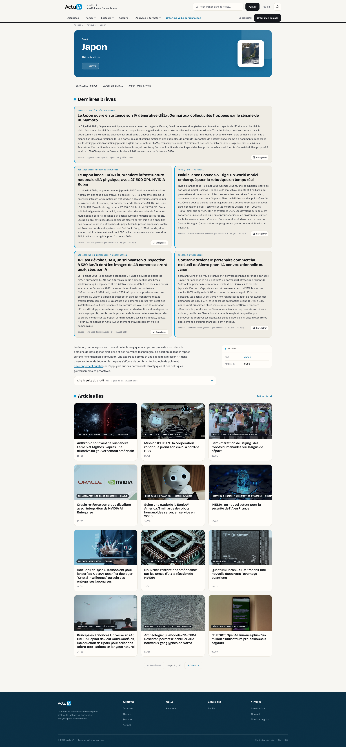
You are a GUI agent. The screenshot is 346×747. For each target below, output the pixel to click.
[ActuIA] (73, 7)
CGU (279, 740)
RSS (286, 740)
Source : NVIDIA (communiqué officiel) (98, 242)
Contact (255, 714)
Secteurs (106, 17)
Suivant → (193, 665)
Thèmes (89, 17)
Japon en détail (113, 86)
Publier (252, 6)
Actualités (73, 17)
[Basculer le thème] (277, 7)
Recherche (171, 708)
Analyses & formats (147, 17)
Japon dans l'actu (139, 86)
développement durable (88, 366)
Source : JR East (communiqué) (93, 332)
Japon (247, 357)
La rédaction (258, 708)
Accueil (78, 25)
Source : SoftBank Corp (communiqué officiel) (202, 328)
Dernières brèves (86, 86)
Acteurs (123, 17)
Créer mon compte (267, 17)
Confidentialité (264, 740)
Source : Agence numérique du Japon (96, 157)
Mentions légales (260, 719)
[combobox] (220, 7)
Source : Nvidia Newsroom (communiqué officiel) (203, 233)
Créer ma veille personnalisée (183, 17)
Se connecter (245, 17)
